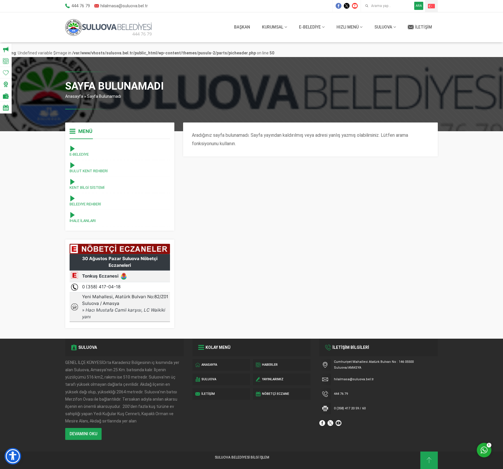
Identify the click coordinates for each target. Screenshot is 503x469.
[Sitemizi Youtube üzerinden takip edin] (355, 6)
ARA (419, 6)
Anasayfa (74, 96)
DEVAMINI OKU (83, 433)
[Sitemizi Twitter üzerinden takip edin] (347, 6)
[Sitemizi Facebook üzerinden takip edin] (338, 6)
